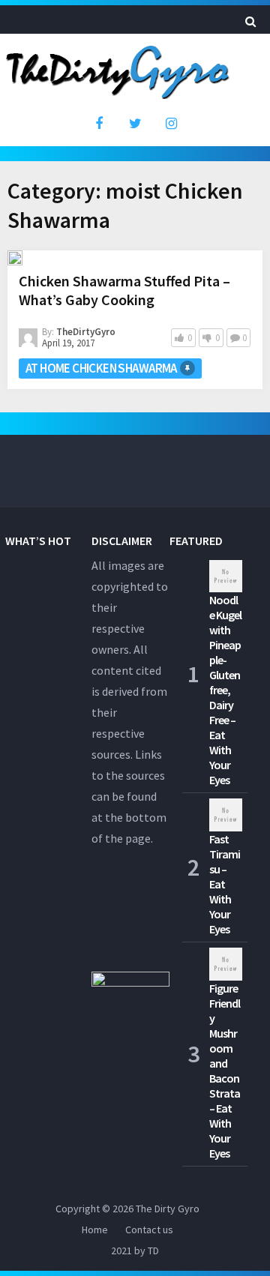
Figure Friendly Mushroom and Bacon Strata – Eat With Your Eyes (224, 1071)
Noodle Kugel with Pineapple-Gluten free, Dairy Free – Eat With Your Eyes (225, 689)
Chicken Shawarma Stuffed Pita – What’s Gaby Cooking (124, 290)
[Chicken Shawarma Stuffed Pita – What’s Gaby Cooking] (15, 257)
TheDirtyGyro (86, 331)
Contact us (149, 1229)
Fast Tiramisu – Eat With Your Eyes (224, 883)
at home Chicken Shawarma (101, 368)
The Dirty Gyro (168, 1208)
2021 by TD (135, 1250)
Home (95, 1229)
